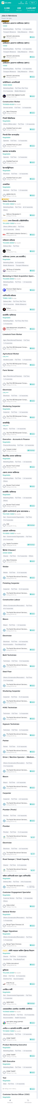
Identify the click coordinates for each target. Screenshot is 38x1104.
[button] (26, 2)
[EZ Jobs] (7, 2)
